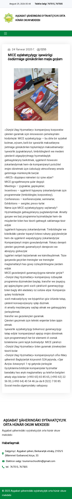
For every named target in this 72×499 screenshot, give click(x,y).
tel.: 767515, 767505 (16, 466)
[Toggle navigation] (5, 33)
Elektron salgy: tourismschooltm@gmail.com (30, 461)
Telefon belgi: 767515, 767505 (49, 4)
